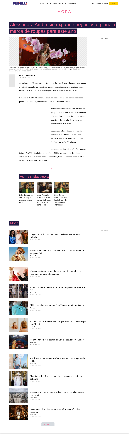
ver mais (46, 424)
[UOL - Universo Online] (28, 3)
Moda (64, 12)
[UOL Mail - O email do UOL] (98, 3)
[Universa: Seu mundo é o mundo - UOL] (20, 3)
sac (93, 3)
